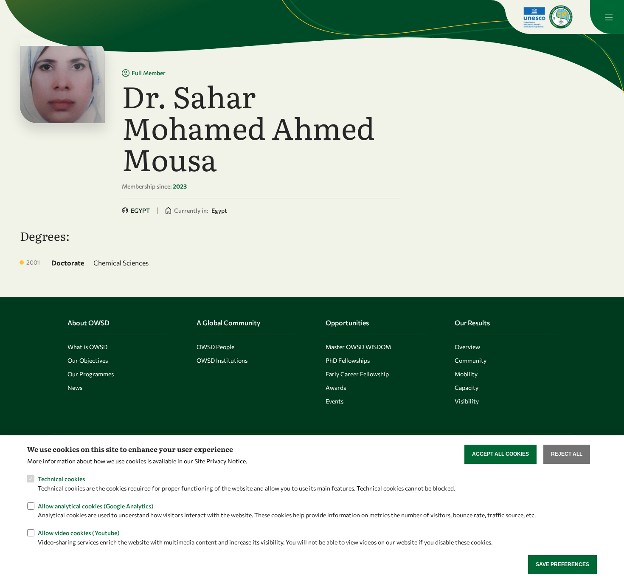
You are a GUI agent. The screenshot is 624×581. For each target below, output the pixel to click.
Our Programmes (90, 374)
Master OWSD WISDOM (358, 346)
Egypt (140, 210)
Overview (467, 346)
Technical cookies (61, 478)
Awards (336, 387)
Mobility (466, 374)
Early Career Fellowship (357, 374)
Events (334, 401)
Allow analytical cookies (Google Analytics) (96, 505)
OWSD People (215, 346)
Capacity (466, 387)
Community (470, 360)
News (74, 387)
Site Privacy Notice (220, 461)
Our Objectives (87, 360)
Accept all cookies (500, 454)
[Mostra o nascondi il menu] (607, 17)
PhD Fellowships (348, 360)
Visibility (467, 401)
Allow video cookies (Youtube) (79, 532)
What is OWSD (87, 346)
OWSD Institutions (222, 360)
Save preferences (562, 564)
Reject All (566, 454)
